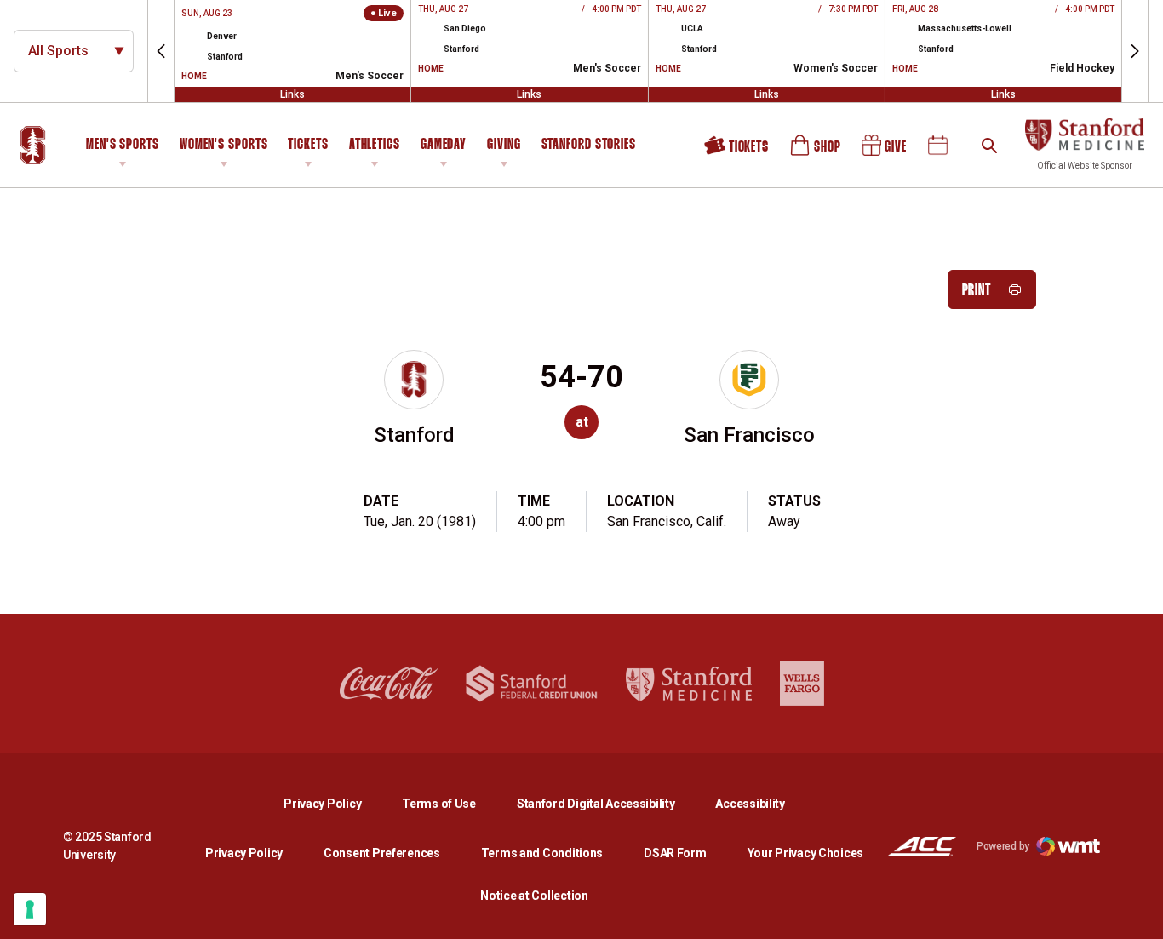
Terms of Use (439, 803)
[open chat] (1137, 913)
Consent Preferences (382, 853)
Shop (816, 151)
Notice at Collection (533, 895)
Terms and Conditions (542, 853)
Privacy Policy (336, 803)
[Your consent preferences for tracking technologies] (30, 909)
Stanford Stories (588, 147)
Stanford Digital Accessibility (609, 803)
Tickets (308, 145)
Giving (503, 145)
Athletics (374, 145)
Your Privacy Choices (805, 853)
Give (885, 151)
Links (292, 94)
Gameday (444, 145)
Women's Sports (224, 145)
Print (977, 290)
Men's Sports (122, 145)
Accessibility (749, 803)
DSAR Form (675, 853)
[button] (161, 51)
